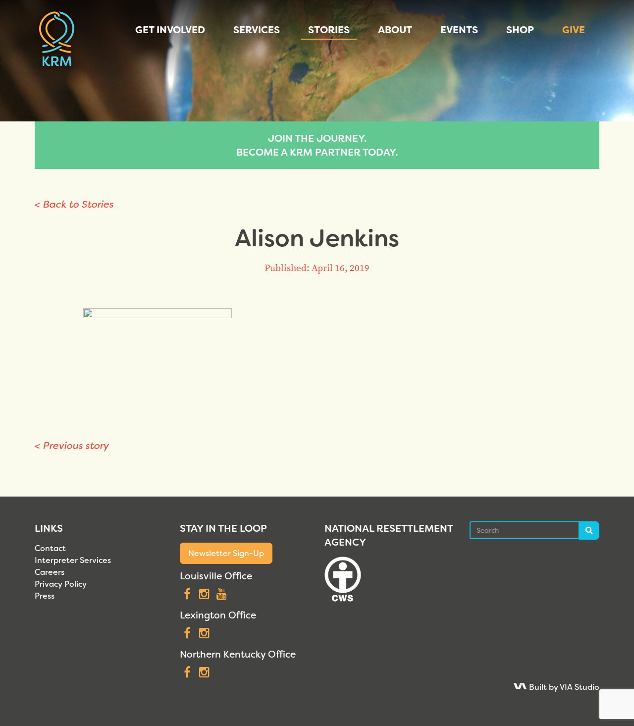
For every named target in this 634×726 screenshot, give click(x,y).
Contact (50, 548)
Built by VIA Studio (563, 687)
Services (256, 29)
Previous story (72, 445)
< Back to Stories (74, 204)
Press (44, 596)
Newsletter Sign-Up (226, 553)
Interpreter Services (73, 560)
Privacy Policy (61, 584)
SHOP (520, 29)
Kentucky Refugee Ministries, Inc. (57, 39)
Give (573, 29)
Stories (329, 29)
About (395, 29)
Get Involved (170, 29)
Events (459, 29)
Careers (49, 572)
